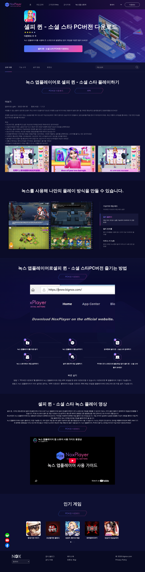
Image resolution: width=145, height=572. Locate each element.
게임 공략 (39, 5)
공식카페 (67, 5)
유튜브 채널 (71, 560)
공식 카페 (49, 560)
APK (89, 90)
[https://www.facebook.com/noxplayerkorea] (7, 545)
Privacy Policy (121, 560)
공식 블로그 (49, 556)
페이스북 (70, 556)
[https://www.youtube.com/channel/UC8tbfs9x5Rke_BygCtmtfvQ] (7, 540)
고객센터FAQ (53, 5)
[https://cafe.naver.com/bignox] (7, 535)
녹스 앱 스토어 (80, 5)
